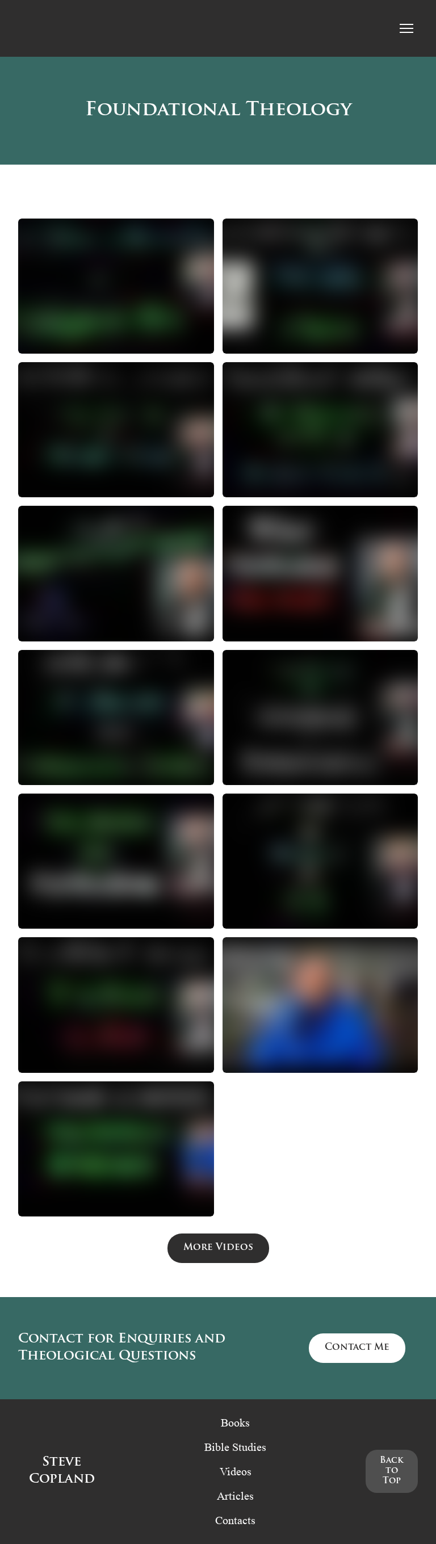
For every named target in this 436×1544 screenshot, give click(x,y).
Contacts (235, 1520)
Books (235, 1422)
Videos (235, 1471)
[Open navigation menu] (406, 28)
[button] (218, 1248)
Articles (235, 1496)
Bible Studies (235, 1447)
